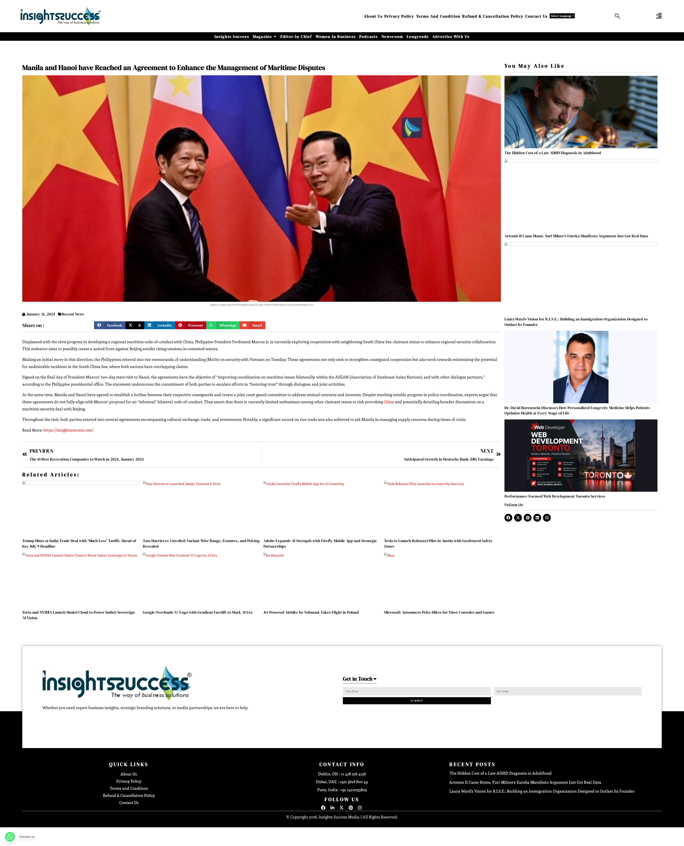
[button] (616, 16)
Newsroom (392, 36)
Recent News (73, 314)
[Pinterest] (528, 518)
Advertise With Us (451, 36)
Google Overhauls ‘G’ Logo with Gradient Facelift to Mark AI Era (197, 612)
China (388, 401)
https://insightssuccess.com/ (68, 430)
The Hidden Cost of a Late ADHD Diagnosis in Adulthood (552, 152)
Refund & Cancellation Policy (493, 16)
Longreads (418, 36)
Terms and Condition (438, 16)
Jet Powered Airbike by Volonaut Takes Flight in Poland (311, 612)
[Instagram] (547, 518)
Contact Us (536, 16)
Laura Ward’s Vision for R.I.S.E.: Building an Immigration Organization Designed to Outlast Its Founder (541, 791)
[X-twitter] (518, 518)
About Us (373, 16)
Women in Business (336, 36)
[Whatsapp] (10, 837)
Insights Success (231, 36)
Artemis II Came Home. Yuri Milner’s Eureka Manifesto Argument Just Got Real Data (576, 236)
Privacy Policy (399, 16)
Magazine (262, 36)
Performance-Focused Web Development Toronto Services (554, 496)
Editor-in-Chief (296, 36)
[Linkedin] (537, 518)
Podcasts (368, 36)
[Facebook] (508, 518)
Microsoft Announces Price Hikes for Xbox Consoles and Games (439, 612)
